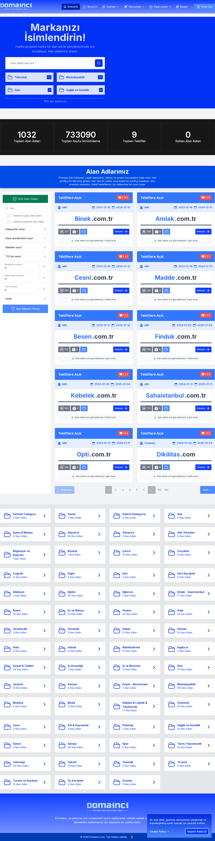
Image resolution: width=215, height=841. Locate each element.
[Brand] (16, 6)
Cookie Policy (158, 831)
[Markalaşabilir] (84, 290)
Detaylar (119, 231)
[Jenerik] (166, 290)
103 (159, 489)
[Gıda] (166, 349)
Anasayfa (73, 6)
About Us (92, 6)
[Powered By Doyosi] (132, 837)
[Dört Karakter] (84, 467)
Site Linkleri (135, 6)
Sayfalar (111, 6)
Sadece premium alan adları (28, 221)
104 (166, 489)
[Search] (99, 63)
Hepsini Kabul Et (197, 831)
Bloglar (184, 6)
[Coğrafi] (166, 467)
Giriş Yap (207, 6)
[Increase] (44, 267)
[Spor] (166, 408)
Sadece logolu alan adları (27, 215)
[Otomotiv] (83, 231)
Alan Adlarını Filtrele (28, 308)
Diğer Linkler (161, 6)
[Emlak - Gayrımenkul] (166, 231)
